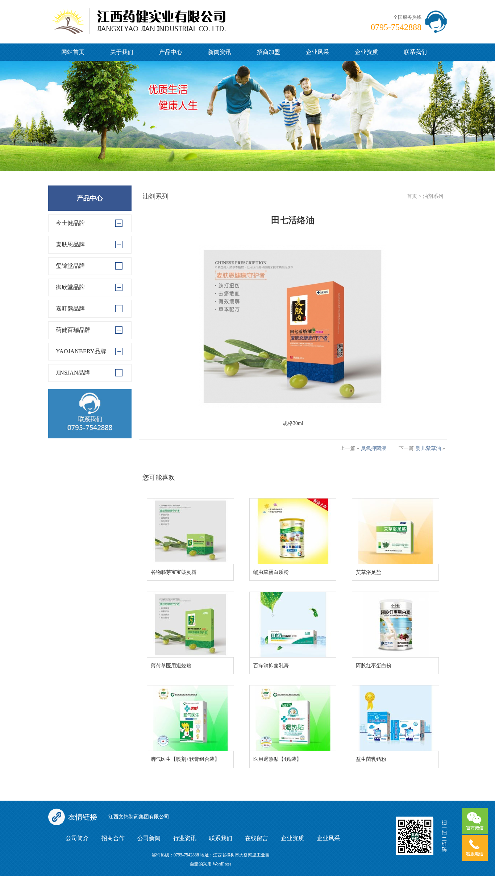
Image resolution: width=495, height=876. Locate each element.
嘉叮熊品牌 (70, 308)
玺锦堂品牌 (70, 266)
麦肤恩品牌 (70, 244)
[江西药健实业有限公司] (138, 16)
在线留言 (256, 838)
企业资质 (366, 52)
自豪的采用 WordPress (211, 864)
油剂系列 (433, 196)
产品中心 (170, 52)
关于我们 (121, 52)
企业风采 (317, 52)
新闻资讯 (219, 52)
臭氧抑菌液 (373, 448)
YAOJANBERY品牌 (81, 351)
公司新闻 (149, 838)
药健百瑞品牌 (73, 330)
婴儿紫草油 (428, 448)
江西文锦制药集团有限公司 (138, 816)
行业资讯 (184, 838)
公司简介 (77, 838)
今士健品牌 (70, 223)
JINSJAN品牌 (73, 373)
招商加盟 (268, 52)
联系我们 (415, 52)
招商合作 (113, 838)
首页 (412, 196)
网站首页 (72, 52)
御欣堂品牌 (70, 287)
